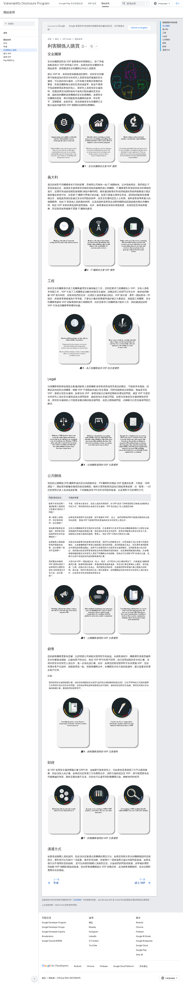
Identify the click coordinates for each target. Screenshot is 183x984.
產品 (57, 39)
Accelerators (47, 936)
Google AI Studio (143, 936)
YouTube (93, 945)
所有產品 (144, 966)
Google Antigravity (144, 941)
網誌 (91, 922)
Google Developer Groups (53, 927)
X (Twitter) (94, 941)
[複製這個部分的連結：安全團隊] (64, 54)
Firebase (140, 932)
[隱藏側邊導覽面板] (34, 979)
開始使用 (105, 3)
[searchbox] (19, 23)
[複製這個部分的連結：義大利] (61, 177)
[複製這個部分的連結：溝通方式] (64, 849)
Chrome (139, 927)
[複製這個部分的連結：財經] (57, 763)
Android (139, 922)
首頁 (49, 39)
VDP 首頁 (92, 3)
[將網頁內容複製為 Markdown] (91, 46)
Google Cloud (142, 945)
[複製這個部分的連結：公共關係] (64, 476)
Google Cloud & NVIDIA (52, 941)
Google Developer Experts (53, 932)
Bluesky (92, 927)
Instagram (93, 932)
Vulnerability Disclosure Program (26, 3)
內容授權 (77, 900)
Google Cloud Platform (123, 966)
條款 (44, 978)
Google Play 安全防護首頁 (71, 3)
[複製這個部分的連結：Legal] (59, 379)
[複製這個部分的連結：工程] (57, 281)
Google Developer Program (54, 922)
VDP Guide (66, 39)
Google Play (141, 950)
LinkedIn (92, 936)
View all (139, 954)
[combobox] (135, 3)
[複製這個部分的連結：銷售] (57, 649)
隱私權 (52, 978)
